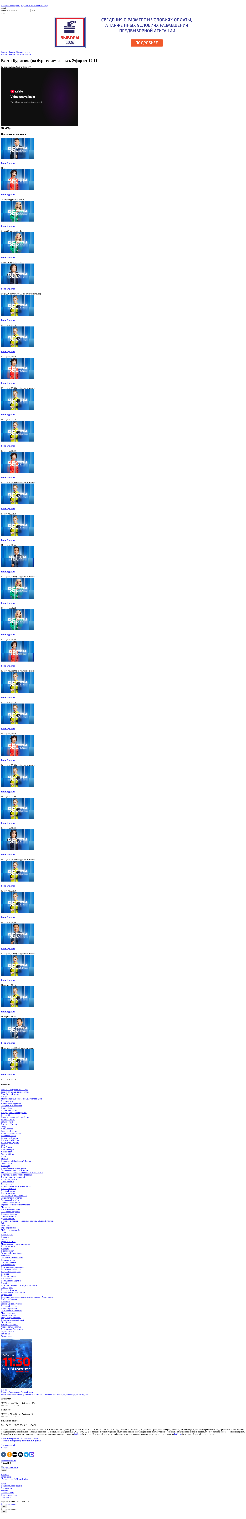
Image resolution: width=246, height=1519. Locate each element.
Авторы (4, 1447)
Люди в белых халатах (11, 1327)
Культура (5, 1237)
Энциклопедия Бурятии (11, 1198)
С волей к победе (8, 1262)
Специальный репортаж (11, 1106)
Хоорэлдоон (6, 1184)
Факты (4, 1239)
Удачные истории (8, 1315)
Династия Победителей (11, 1133)
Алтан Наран (7, 1235)
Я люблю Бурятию (9, 1290)
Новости (5, 6)
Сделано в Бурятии (9, 1138)
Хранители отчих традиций (13, 1177)
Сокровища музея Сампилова (14, 1195)
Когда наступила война (11, 1318)
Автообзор (5, 1165)
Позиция (5, 1274)
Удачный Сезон (7, 1154)
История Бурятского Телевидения (15, 1186)
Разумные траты (8, 1260)
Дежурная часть (8, 1218)
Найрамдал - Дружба (10, 1142)
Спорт (4, 1232)
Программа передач (69, 1394)
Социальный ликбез (10, 1200)
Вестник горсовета (9, 1324)
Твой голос (6, 1225)
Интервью (5, 1096)
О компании (33, 1394)
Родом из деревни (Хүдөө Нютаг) (15, 1117)
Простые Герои (7, 1149)
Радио (3, 1394)
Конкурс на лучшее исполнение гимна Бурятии (22, 1172)
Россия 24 (13, 52)
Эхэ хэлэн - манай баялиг (12, 1258)
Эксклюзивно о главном (11, 1311)
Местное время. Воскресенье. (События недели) (22, 1099)
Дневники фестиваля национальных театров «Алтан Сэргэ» (27, 1297)
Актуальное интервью (10, 1271)
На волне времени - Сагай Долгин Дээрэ (19, 1285)
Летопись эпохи (8, 1119)
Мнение (4, 1159)
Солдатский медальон (10, 1212)
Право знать (6, 1278)
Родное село (6, 1294)
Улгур (3, 1126)
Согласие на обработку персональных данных (21, 1441)
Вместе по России (9, 1124)
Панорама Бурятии (9, 1110)
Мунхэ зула (6, 1207)
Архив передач (24, 52)
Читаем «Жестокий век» (11, 1253)
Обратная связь (53, 1394)
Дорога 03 (5, 1115)
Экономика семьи (9, 1216)
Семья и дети (7, 1288)
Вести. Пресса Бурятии (11, 1281)
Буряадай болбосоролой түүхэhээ (15, 1205)
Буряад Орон (6, 1108)
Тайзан (4, 1223)
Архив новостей (8, 1445)
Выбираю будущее (9, 1299)
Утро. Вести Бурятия (10, 1094)
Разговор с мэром (8, 1136)
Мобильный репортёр (10, 1230)
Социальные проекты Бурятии (14, 1170)
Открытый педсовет (10, 1306)
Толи (3, 1145)
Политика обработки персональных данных (20, 1438)
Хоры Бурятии (7, 1331)
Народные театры (9, 1276)
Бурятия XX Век (8, 1242)
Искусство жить (8, 1246)
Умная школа (6, 1336)
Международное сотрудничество (15, 1244)
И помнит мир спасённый (12, 1320)
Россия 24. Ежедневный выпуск (15, 1092)
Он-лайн (5, 1283)
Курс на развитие (8, 1228)
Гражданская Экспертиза (12, 1329)
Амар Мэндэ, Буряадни (11, 1103)
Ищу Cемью (6, 1147)
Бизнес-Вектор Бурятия (11, 1304)
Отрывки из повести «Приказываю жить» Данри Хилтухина (27, 1221)
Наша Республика (9, 1179)
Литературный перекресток (13, 1292)
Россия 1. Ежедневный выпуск (14, 1089)
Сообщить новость (9, 1504)
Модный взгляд (8, 1313)
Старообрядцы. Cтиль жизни (13, 1168)
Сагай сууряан (7, 1182)
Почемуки (5, 1301)
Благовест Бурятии (9, 1131)
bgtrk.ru (77, 1434)
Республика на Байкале (11, 1269)
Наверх (4, 1390)
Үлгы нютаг (6, 1152)
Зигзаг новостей (8, 1265)
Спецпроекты (7, 1101)
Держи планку (7, 1251)
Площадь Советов (9, 1214)
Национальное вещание (17, 1394)
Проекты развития (9, 1308)
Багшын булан (7, 1122)
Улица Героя (6, 1163)
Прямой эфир (34, 6)
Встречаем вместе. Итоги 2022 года (16, 1175)
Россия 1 (5, 52)
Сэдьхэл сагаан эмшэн (10, 1202)
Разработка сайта (8, 1461)
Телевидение (14, 6)
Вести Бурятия (8, 163)
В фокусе (5, 1248)
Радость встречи (8, 1193)
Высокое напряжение (10, 1209)
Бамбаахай (5, 1255)
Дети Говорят (7, 1129)
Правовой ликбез (8, 1189)
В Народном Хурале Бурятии (14, 1113)
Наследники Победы (10, 1140)
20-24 (3, 1156)
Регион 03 (5, 1334)
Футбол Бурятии (8, 1191)
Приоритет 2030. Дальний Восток (16, 1161)
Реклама (43, 1394)
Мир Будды (6, 1322)
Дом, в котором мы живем (12, 1267)
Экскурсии (83, 1394)
